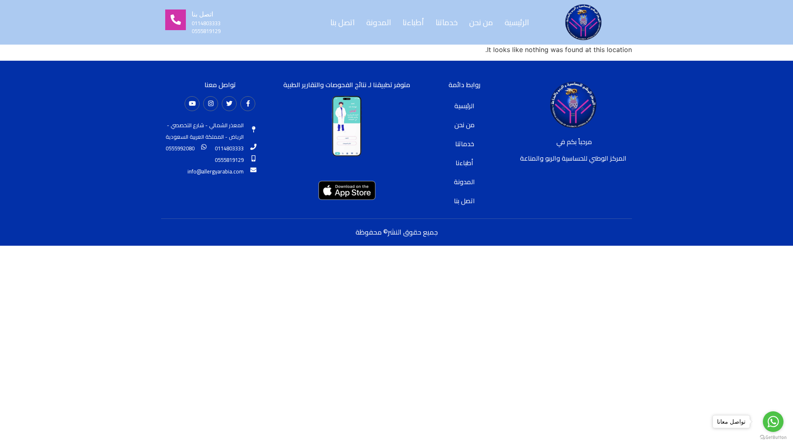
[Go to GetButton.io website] (773, 437)
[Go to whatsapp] (773, 421)
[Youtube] (192, 103)
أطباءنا (413, 22)
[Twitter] (229, 103)
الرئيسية (517, 22)
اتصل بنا (342, 22)
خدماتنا (447, 22)
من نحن (481, 22)
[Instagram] (210, 103)
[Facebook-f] (247, 103)
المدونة (378, 22)
